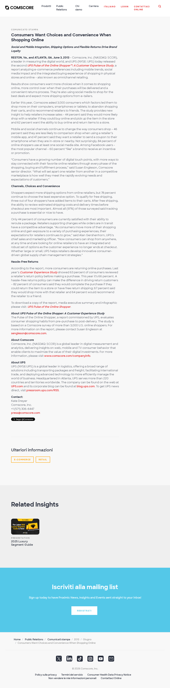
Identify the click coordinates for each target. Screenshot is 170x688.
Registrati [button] (84, 610)
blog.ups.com (86, 386)
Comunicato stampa (25, 29)
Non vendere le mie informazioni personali (72, 678)
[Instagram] (90, 659)
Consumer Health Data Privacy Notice (109, 674)
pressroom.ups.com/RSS (42, 390)
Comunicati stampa (58, 639)
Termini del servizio (72, 674)
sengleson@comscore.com (28, 333)
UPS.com (17, 386)
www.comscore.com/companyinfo (67, 356)
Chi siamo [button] (78, 8)
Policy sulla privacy (46, 674)
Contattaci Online (111, 678)
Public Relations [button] (61, 8)
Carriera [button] (94, 6)
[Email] (111, 659)
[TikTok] (80, 659)
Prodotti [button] (46, 6)
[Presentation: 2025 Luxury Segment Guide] (25, 527)
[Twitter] (59, 659)
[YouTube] (101, 659)
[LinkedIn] (69, 659)
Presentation (20, 538)
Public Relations (34, 639)
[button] (109, 8)
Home (17, 639)
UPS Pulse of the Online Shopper (49, 307)
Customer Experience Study (38, 272)
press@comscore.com (25, 413)
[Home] (19, 9)
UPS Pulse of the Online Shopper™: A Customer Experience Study (70, 65)
